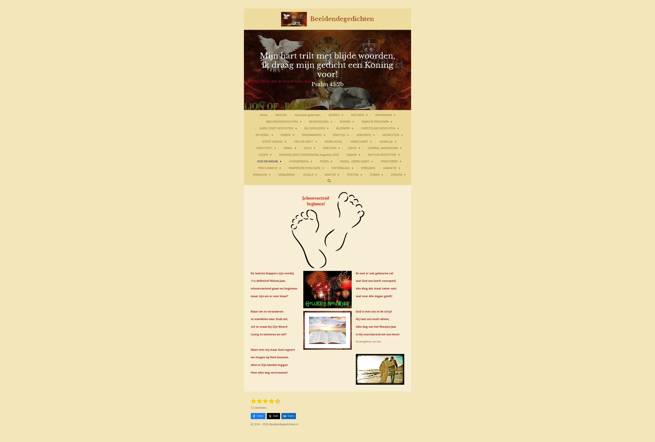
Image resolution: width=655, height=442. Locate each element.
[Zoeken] (329, 180)
